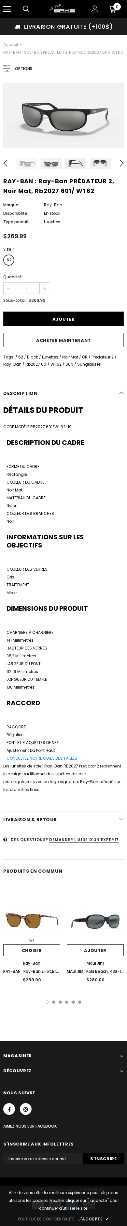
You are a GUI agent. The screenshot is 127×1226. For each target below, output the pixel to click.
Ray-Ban (53, 205)
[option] (63, 26)
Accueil (10, 44)
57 (32, 940)
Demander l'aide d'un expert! (84, 839)
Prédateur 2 (103, 357)
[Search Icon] (26, 9)
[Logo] (62, 8)
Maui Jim (95, 963)
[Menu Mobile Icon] (7, 9)
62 (9, 260)
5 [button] (73, 1002)
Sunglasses (89, 364)
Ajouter (95, 950)
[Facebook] (9, 1109)
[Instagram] (26, 1109)
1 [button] (47, 1002)
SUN (69, 364)
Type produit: (16, 222)
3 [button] (60, 1002)
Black (32, 357)
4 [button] (66, 1002)
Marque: (11, 205)
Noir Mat (70, 357)
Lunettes (50, 357)
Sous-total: (14, 300)
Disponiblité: (15, 213)
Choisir (32, 950)
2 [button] (53, 1002)
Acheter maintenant (63, 340)
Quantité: (13, 277)
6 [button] (79, 1002)
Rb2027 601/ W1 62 (43, 364)
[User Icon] (95, 9)
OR (85, 357)
